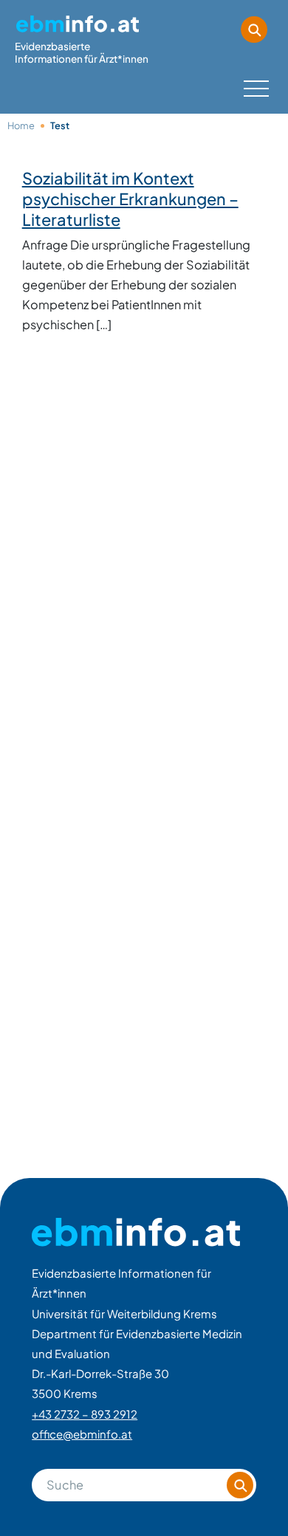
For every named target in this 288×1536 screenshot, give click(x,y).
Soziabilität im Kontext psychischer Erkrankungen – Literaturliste (130, 199)
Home (21, 125)
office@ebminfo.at (82, 1434)
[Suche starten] (254, 29)
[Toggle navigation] (254, 86)
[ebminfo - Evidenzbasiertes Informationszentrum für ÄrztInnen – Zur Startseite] (136, 1232)
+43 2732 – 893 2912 (84, 1414)
